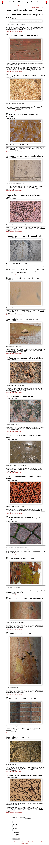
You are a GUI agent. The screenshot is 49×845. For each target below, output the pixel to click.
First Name (15, 824)
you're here (29, 5)
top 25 (21, 841)
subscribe (19, 5)
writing (32, 841)
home (8, 841)
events (9, 5)
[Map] (7, 147)
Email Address (16, 820)
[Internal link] (20, 106)
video (29, 841)
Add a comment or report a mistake (14, 31)
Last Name (15, 828)
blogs (36, 841)
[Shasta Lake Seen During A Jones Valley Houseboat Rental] (33, 807)
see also (39, 5)
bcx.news (10, 4)
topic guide (16, 841)
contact (11, 841)
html (17, 834)
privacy (26, 843)
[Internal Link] (13, 269)
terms (22, 843)
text (17, 836)
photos (38, 4)
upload (40, 841)
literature (29, 4)
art (19, 4)
